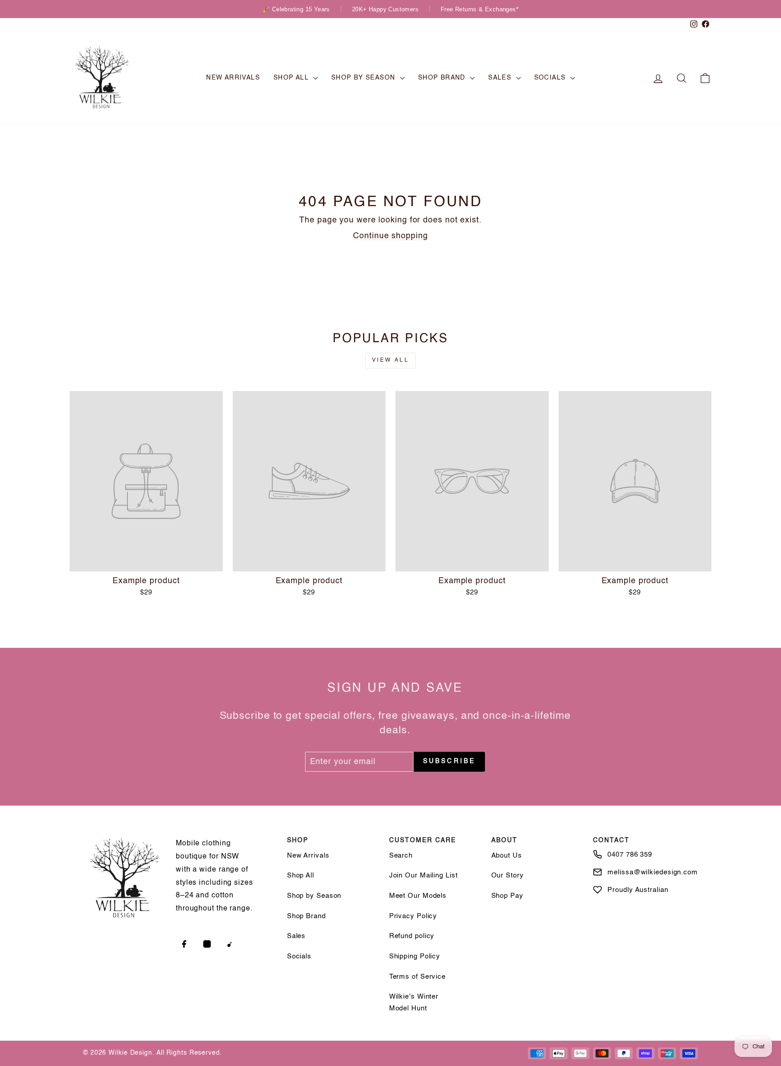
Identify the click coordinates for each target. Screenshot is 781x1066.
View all (390, 360)
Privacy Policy (413, 916)
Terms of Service (417, 976)
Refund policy (412, 936)
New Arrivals (233, 78)
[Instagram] (207, 944)
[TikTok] (230, 944)
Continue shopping (390, 236)
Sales (500, 78)
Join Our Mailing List (423, 875)
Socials (551, 78)
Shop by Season (364, 78)
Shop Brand (443, 78)
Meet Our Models (418, 895)
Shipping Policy (415, 956)
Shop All (292, 78)
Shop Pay (507, 895)
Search (401, 855)
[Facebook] (184, 944)
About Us (506, 855)
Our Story (507, 875)
